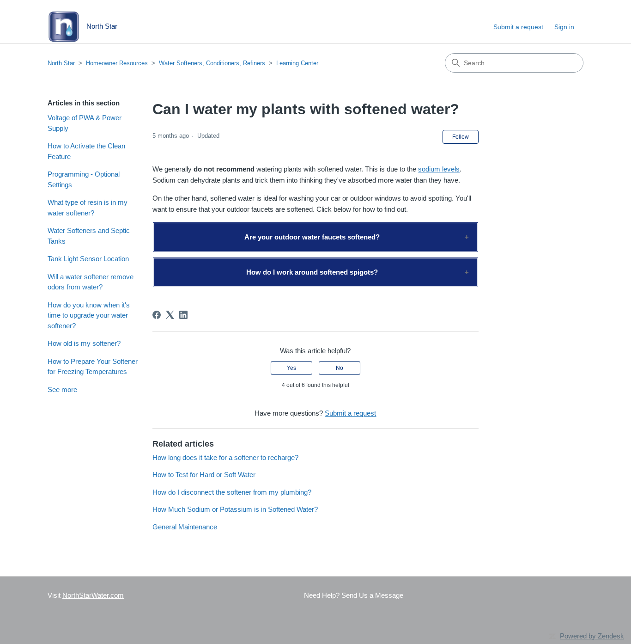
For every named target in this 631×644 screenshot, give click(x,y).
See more (62, 389)
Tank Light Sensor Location (88, 259)
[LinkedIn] (183, 315)
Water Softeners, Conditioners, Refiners (212, 63)
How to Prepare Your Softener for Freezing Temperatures (93, 366)
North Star (61, 63)
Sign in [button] (564, 27)
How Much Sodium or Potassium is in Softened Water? (235, 509)
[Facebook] (156, 315)
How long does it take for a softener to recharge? (225, 457)
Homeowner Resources (117, 63)
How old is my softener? (84, 343)
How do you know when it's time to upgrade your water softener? (89, 315)
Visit (86, 595)
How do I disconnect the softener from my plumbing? (231, 492)
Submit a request (518, 27)
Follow (460, 137)
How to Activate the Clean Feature (86, 151)
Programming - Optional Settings (84, 179)
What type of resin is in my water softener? (87, 207)
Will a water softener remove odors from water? (90, 282)
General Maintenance (184, 527)
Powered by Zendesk (592, 636)
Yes (291, 368)
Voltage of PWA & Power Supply (84, 123)
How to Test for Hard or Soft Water (203, 474)
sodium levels (439, 169)
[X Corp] (170, 315)
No (339, 368)
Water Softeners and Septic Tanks (89, 236)
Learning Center (297, 63)
